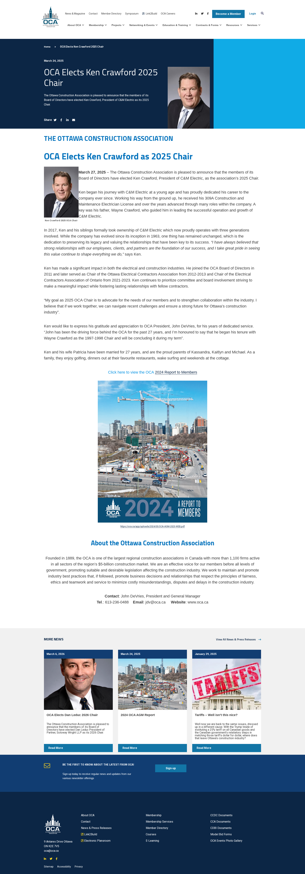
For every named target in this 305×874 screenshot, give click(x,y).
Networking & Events (142, 25)
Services (252, 25)
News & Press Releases (96, 828)
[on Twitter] (202, 13)
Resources (232, 25)
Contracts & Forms (207, 25)
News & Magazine (75, 13)
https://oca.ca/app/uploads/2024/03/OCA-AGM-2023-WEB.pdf (152, 526)
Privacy (79, 866)
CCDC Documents (221, 815)
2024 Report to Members (176, 372)
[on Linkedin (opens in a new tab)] (67, 120)
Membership (96, 25)
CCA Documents (220, 821)
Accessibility (64, 866)
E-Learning (152, 840)
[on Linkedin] (196, 13)
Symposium (132, 13)
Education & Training (175, 25)
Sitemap (48, 866)
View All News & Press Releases (236, 639)
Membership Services (159, 821)
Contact (93, 13)
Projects (116, 25)
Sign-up (165, 769)
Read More (53, 749)
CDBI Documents (221, 828)
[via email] (73, 120)
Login (252, 13)
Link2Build (149, 13)
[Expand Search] (262, 13)
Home (47, 46)
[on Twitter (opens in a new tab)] (55, 120)
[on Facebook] (207, 13)
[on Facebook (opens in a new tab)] (61, 120)
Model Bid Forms (221, 834)
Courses (151, 834)
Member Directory (111, 13)
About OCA (74, 25)
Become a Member (228, 14)
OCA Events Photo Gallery (226, 840)
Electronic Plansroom (95, 841)
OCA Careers (168, 13)
